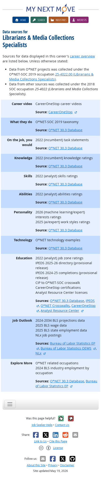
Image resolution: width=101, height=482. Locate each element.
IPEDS (90, 300)
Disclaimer (67, 465)
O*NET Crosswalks (55, 305)
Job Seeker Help (42, 425)
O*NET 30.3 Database (65, 130)
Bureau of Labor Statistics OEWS (66, 348)
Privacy (53, 465)
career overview (82, 56)
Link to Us (40, 441)
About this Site (36, 465)
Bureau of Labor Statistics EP (72, 343)
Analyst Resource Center (60, 310)
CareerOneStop (60, 112)
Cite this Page (58, 441)
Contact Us (62, 425)
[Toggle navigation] (10, 404)
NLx (38, 353)
